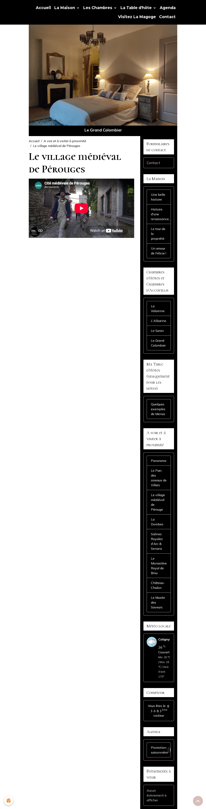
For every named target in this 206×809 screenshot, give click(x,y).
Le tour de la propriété (158, 234)
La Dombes (157, 521)
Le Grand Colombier (158, 342)
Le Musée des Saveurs (158, 602)
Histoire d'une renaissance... (161, 214)
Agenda (168, 7)
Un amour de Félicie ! (158, 250)
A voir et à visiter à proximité (65, 141)
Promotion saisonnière (161, 749)
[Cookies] (8, 800)
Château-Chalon (158, 585)
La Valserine (158, 308)
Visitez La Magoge (137, 16)
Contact (167, 16)
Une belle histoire (158, 197)
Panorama (158, 461)
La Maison (65, 7)
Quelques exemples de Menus (158, 409)
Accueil (43, 7)
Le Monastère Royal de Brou (159, 565)
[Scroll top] (198, 801)
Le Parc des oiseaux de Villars (159, 478)
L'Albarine (158, 321)
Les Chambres (98, 7)
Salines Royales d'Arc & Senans (157, 541)
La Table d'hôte (136, 7)
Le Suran (157, 331)
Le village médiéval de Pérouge (158, 502)
